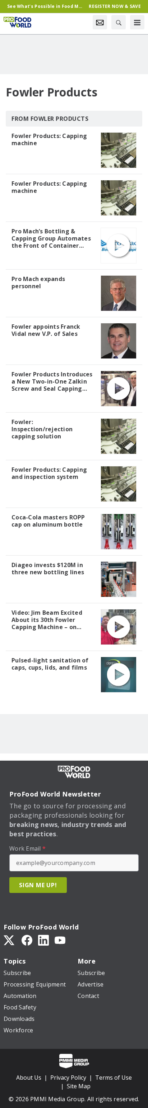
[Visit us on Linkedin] (43, 940)
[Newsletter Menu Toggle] (100, 22)
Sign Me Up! (38, 885)
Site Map (79, 1086)
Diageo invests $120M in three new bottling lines (47, 568)
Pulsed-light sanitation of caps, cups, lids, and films (50, 664)
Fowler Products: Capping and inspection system (49, 473)
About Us (28, 1077)
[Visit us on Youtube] (60, 940)
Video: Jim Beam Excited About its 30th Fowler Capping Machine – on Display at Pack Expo (46, 620)
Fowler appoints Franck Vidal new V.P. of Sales (45, 330)
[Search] (118, 22)
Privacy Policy (68, 1077)
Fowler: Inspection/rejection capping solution (42, 429)
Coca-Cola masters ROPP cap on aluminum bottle (48, 521)
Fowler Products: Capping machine (49, 139)
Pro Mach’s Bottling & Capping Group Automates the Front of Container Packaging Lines (51, 238)
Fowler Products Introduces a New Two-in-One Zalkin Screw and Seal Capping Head (52, 381)
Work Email (27, 848)
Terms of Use (113, 1077)
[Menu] (137, 22)
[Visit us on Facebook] (27, 940)
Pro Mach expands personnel (38, 282)
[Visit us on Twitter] (10, 940)
